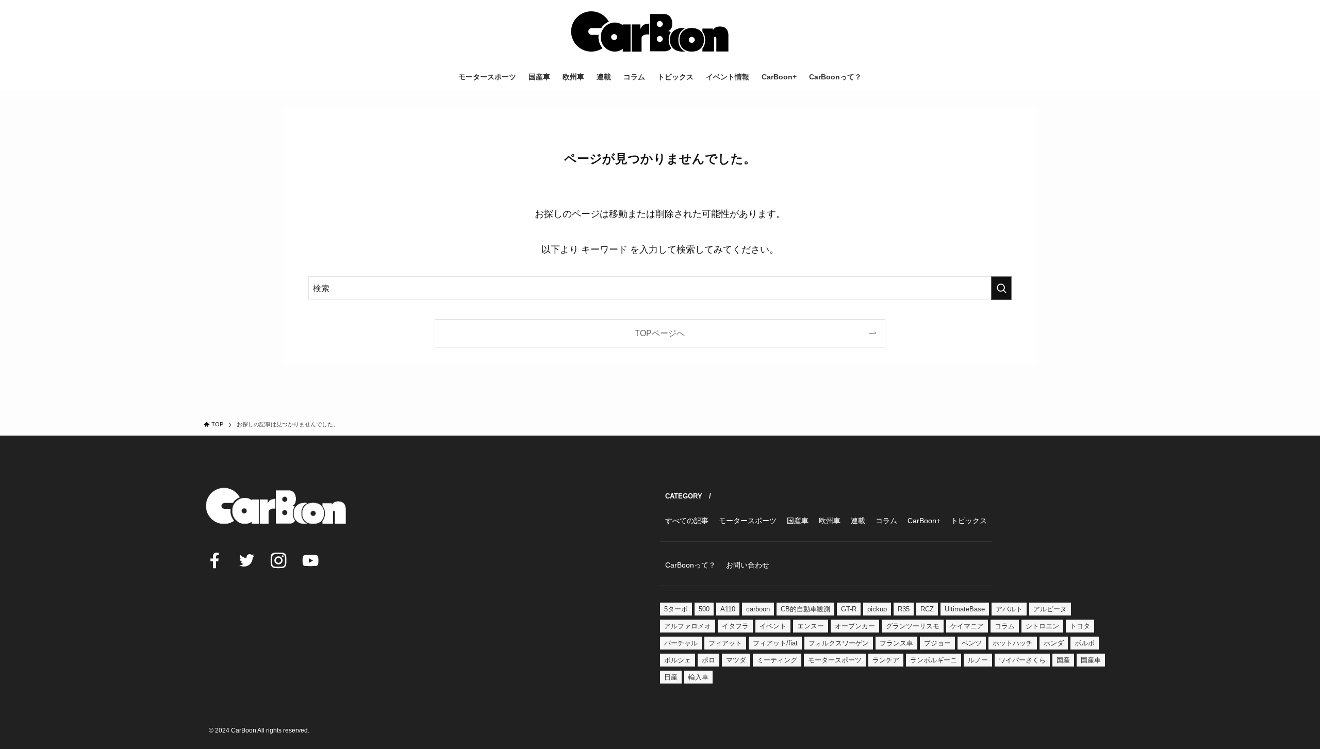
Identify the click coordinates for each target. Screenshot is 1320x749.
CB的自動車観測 (805, 609)
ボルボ (1085, 643)
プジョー (937, 643)
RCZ (927, 609)
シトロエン (1042, 626)
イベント (773, 626)
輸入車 (698, 677)
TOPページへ (660, 333)
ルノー (978, 660)
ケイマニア (967, 626)
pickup (877, 609)
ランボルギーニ (933, 660)
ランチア (885, 660)
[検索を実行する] (1001, 288)
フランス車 (896, 643)
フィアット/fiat (775, 643)
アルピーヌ (1050, 609)
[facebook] (214, 560)
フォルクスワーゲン (838, 643)
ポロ (708, 660)
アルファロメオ (687, 626)
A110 (727, 609)
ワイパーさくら (1022, 660)
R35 (904, 609)
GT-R (848, 609)
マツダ (736, 660)
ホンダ (1054, 643)
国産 (1063, 660)
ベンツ (972, 643)
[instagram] (278, 560)
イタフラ (735, 626)
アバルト (1009, 609)
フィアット (725, 643)
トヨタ (1080, 626)
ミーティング (777, 660)
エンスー (810, 626)
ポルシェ (677, 660)
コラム (1005, 626)
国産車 (1091, 660)
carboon (758, 609)
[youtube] (310, 560)
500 (704, 609)
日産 (671, 677)
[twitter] (246, 560)
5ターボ (676, 609)
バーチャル (681, 643)
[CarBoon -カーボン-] (650, 31)
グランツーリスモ (912, 626)
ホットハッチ (1013, 643)
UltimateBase (965, 609)
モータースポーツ (835, 660)
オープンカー (855, 626)
